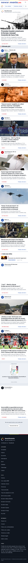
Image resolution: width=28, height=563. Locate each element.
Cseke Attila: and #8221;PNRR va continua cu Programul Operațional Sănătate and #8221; (11, 71)
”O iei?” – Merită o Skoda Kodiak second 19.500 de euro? (10, 285)
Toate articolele (4, 489)
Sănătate (3, 464)
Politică (2, 452)
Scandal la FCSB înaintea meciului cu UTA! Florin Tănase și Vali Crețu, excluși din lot (14, 351)
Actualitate (5, 43)
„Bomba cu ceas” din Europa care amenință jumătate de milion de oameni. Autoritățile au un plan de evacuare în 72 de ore (13, 318)
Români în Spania (5, 507)
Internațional (5, 326)
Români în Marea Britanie (7, 498)
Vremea (3, 478)
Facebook (11, 443)
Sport (3, 147)
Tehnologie (3, 467)
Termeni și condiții (5, 533)
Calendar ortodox (18, 6)
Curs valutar (8, 6)
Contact (3, 524)
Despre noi (3, 521)
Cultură (2, 470)
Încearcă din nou (14, 425)
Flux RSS (3, 513)
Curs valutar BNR (5, 481)
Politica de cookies (5, 530)
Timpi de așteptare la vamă (7, 492)
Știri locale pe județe (6, 495)
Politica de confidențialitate (7, 527)
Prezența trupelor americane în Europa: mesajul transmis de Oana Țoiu (12, 33)
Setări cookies (4, 538)
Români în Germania (5, 501)
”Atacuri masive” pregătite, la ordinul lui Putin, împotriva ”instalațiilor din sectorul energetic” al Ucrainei (12, 105)
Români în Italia (4, 504)
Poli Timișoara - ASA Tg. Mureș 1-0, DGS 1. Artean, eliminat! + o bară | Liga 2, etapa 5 (10, 139)
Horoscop (3, 486)
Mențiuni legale (4, 536)
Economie (4, 80)
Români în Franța (5, 510)
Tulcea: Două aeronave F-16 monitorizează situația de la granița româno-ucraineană (9, 207)
